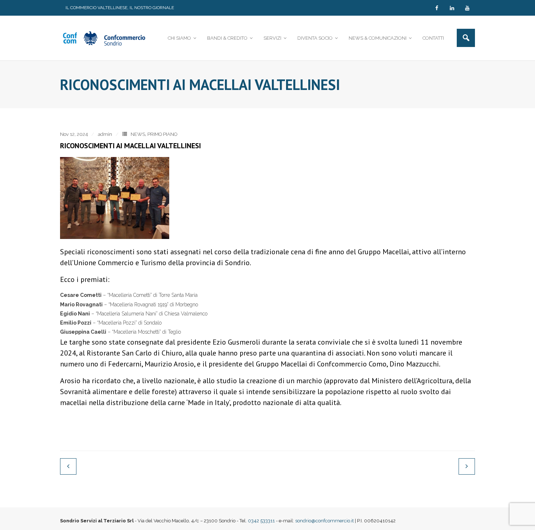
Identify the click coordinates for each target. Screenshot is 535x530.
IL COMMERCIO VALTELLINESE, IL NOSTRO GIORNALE (120, 7)
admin (105, 134)
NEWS (138, 134)
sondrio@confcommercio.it (324, 520)
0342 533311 (261, 520)
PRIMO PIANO (162, 134)
